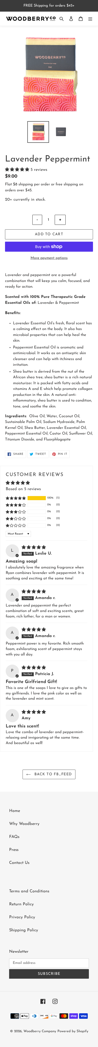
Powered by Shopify (72, 1031)
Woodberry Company (39, 1031)
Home (14, 811)
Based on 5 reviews (23, 489)
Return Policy (21, 904)
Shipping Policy (23, 930)
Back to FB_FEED (52, 774)
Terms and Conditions (29, 891)
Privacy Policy (22, 917)
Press (13, 850)
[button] (18, 170)
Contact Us (19, 863)
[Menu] (90, 18)
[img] (34, 548)
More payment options (49, 258)
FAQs (14, 837)
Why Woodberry (24, 824)
